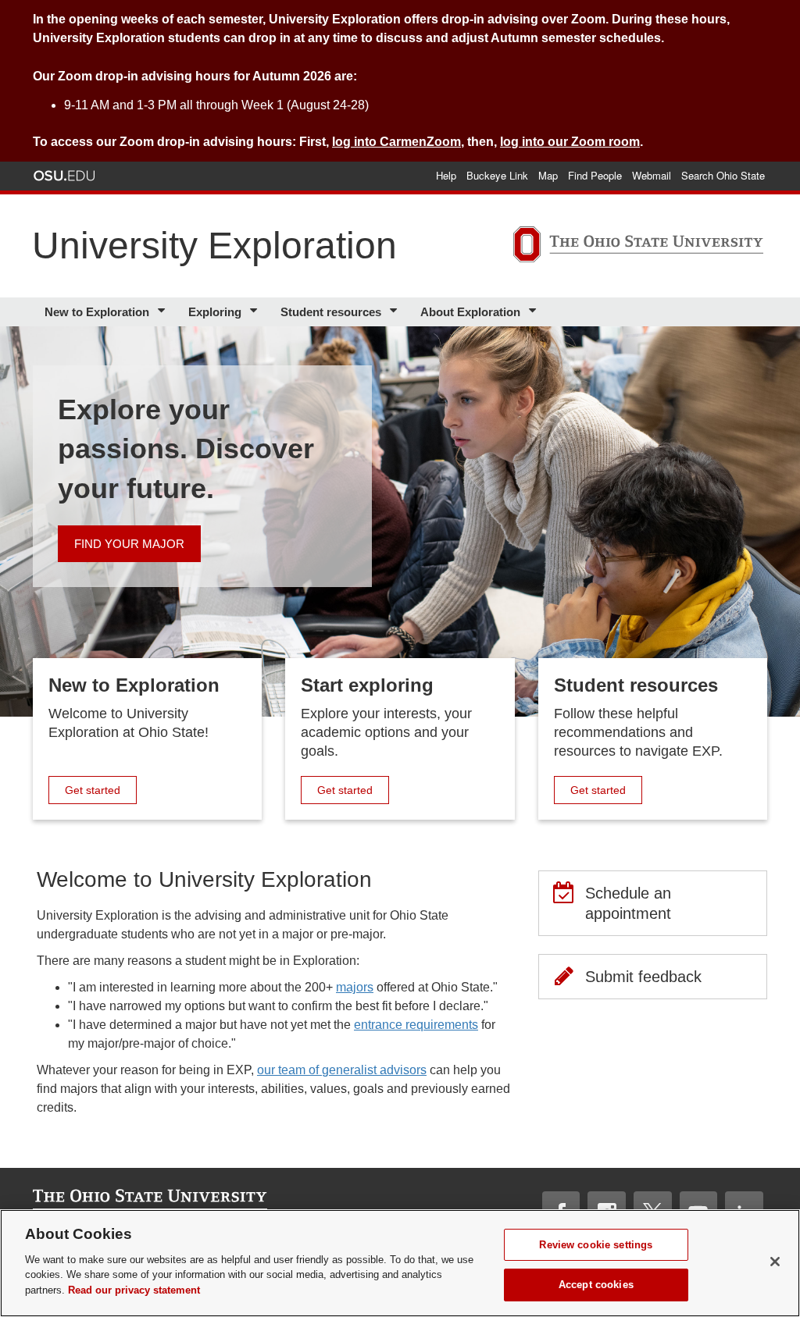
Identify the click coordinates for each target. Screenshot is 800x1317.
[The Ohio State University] (638, 246)
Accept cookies (596, 1284)
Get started (100, 789)
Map (548, 175)
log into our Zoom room (570, 141)
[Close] (775, 1261)
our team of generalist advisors (342, 1070)
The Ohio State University (64, 175)
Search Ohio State (723, 175)
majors (354, 987)
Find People (595, 175)
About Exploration (470, 312)
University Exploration (214, 245)
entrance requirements (416, 1024)
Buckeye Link (497, 175)
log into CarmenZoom (396, 141)
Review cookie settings (595, 1245)
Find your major (129, 543)
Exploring (214, 312)
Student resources (330, 312)
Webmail (651, 175)
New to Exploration (97, 312)
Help (446, 175)
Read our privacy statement (134, 1290)
